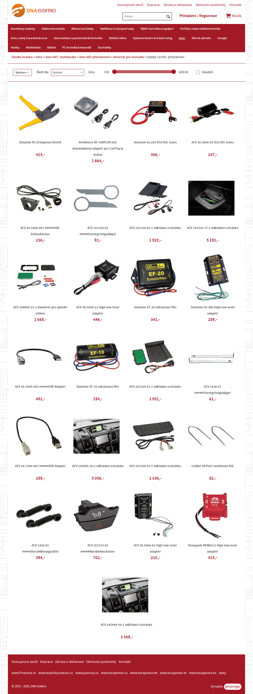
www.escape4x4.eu (202, 673)
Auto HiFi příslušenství (94, 57)
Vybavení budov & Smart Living (152, 38)
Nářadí (51, 47)
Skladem (207, 72)
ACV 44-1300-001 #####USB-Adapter (40, 466)
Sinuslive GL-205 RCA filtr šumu (155, 142)
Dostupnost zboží (130, 5)
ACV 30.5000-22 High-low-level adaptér (97, 310)
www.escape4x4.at (173, 673)
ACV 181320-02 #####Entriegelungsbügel (98, 231)
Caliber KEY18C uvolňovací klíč (212, 466)
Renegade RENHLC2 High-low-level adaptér (212, 548)
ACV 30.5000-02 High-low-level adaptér (155, 548)
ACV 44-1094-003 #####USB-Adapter (40, 386)
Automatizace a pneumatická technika (78, 38)
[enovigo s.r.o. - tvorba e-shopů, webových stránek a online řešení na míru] (232, 687)
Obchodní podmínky (211, 5)
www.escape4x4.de (143, 673)
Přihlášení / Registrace (198, 16)
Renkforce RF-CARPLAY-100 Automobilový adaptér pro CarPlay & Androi (97, 149)
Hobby (15, 47)
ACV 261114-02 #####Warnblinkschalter (98, 548)
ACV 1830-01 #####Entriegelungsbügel (212, 390)
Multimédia (33, 47)
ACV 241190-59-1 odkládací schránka (155, 466)
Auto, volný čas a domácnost (29, 38)
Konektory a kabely (23, 28)
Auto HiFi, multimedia (60, 57)
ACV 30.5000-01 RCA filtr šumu (212, 142)
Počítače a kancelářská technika (200, 28)
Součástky (104, 47)
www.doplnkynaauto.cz (55, 673)
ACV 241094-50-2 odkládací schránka (98, 466)
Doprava (153, 5)
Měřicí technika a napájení (157, 28)
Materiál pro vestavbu (128, 57)
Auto (182, 38)
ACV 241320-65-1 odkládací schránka (155, 228)
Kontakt (235, 5)
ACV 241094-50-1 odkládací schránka (126, 625)
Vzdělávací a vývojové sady (117, 28)
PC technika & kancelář (76, 47)
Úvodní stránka (22, 57)
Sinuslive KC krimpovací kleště (40, 142)
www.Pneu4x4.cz (24, 673)
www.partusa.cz (86, 673)
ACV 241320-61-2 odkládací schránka (155, 386)
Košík (236, 16)
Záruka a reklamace (177, 5)
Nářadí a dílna (117, 38)
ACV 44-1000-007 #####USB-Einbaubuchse (40, 231)
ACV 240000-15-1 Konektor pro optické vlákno (40, 310)
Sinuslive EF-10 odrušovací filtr (97, 386)
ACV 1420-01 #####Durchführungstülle (40, 548)
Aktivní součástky (82, 28)
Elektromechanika (53, 28)
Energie (222, 38)
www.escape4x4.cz (114, 673)
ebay (222, 673)
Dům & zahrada (201, 38)
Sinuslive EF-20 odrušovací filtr (155, 307)
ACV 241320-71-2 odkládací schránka (212, 228)
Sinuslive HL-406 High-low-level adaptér (213, 310)
